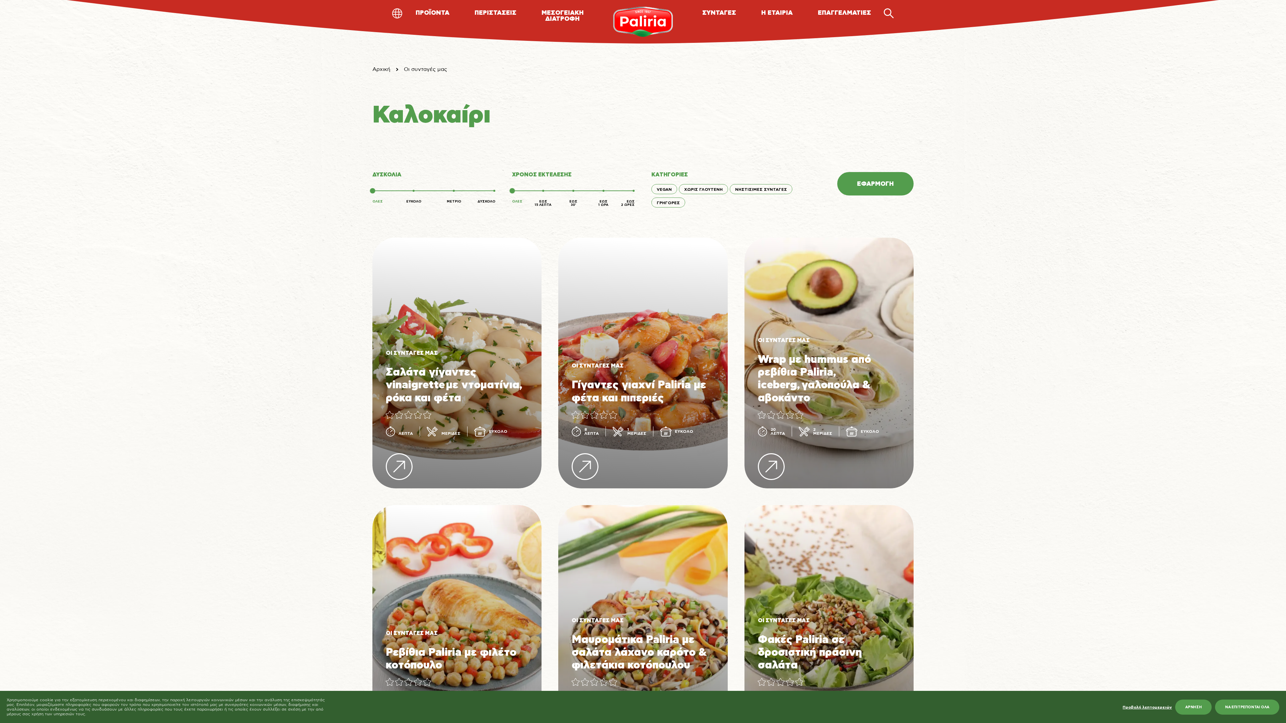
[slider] (372, 190)
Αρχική (381, 69)
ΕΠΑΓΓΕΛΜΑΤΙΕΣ (844, 13)
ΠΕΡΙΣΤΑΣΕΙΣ (495, 13)
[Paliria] (643, 22)
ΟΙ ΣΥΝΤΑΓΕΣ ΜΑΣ (412, 353)
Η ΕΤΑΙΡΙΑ (777, 13)
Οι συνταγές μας (425, 69)
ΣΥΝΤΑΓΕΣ (719, 13)
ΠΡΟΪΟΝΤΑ (432, 13)
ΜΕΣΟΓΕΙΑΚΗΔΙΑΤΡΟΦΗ (563, 16)
